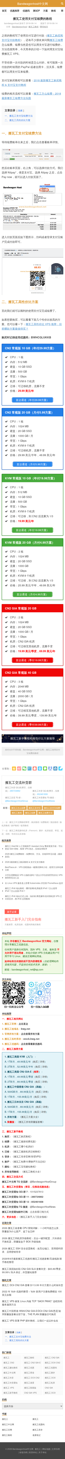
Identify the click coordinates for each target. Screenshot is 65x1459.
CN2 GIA (49, 1387)
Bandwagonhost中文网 (32, 3)
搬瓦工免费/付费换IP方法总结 (29, 1161)
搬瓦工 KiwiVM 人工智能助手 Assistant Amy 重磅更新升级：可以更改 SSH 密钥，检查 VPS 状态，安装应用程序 (33, 847)
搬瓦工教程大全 (31, 1171)
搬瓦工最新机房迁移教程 (27, 1151)
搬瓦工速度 (29, 1382)
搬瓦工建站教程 (11, 1367)
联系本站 (33, 1452)
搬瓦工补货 (9, 1377)
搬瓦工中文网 (10, 1372)
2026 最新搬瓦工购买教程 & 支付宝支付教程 (24, 862)
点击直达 (23, 1023)
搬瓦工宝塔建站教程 (24, 1166)
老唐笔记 (36, 1435)
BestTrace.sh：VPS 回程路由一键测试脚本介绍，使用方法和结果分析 (34, 868)
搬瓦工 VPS (9, 1387)
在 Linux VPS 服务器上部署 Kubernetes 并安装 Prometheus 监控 (34, 883)
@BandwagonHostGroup (16, 800)
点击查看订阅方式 (39, 1211)
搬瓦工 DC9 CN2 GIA (32, 1378)
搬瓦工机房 (50, 1382)
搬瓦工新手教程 (11, 1392)
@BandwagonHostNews (43, 800)
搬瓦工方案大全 (29, 1116)
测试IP (36, 10)
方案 (45, 10)
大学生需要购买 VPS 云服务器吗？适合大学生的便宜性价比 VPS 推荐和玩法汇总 (33, 876)
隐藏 (20, 110)
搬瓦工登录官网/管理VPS (27, 1156)
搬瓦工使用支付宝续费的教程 (32, 18)
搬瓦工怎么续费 (18, 807)
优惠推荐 (14, 10)
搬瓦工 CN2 (9, 1362)
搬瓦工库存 (37, 1429)
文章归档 (56, 1448)
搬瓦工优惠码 (51, 1367)
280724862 (15, 790)
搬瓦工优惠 (29, 1367)
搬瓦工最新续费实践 (24, 1141)
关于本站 (42, 1452)
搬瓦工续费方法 (45, 812)
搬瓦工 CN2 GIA (52, 1357)
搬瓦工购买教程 (22, 1136)
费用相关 (44, 26)
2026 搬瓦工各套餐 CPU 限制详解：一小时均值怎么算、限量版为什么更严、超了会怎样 (31, 1229)
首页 (4, 10)
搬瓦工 (7, 1357)
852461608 (42, 794)
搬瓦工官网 (7, 1429)
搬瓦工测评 (50, 1372)
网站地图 (46, 1448)
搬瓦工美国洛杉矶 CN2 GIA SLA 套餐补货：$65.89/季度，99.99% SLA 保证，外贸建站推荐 (32, 1270)
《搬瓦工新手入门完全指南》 (33, 1216)
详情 (42, 1061)
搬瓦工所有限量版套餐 (30, 1121)
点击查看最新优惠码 (31, 1043)
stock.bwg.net (31, 1038)
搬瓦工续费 (56, 40)
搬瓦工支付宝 (35, 807)
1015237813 (36, 1191)
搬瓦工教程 (33, 26)
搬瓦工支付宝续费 (52, 807)
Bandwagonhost (19, 26)
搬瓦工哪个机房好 (23, 1146)
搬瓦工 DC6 (50, 1377)
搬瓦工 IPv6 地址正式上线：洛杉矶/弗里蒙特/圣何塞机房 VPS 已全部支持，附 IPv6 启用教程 (33, 897)
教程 (53, 10)
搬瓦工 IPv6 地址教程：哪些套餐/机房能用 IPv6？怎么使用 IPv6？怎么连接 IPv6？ (31, 889)
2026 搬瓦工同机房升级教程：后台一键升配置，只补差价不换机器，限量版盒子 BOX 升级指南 (32, 1239)
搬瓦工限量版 (30, 1387)
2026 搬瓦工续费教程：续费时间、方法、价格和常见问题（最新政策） (33, 855)
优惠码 (26, 10)
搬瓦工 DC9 (50, 1392)
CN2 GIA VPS (30, 1392)
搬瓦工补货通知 (11, 1382)
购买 (35, 1061)
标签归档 (24, 1452)
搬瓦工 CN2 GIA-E (32, 1362)
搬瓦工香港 (29, 1372)
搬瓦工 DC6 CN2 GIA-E (52, 1363)
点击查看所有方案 (30, 1033)
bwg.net (25, 1028)
